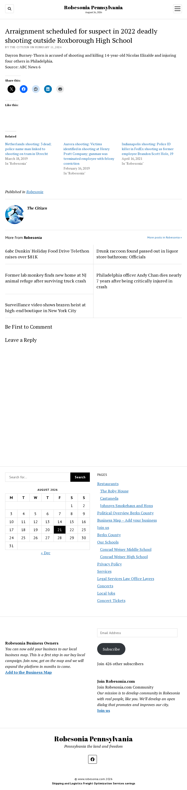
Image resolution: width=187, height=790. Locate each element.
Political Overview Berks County (125, 513)
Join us (103, 527)
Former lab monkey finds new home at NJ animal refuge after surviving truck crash (45, 278)
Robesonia (34, 191)
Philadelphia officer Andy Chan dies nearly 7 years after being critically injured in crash (138, 281)
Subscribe (111, 649)
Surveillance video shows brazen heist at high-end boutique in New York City (45, 307)
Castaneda (109, 498)
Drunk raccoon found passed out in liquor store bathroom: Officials (137, 254)
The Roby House (114, 491)
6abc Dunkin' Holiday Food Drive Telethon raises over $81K (47, 254)
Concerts (105, 586)
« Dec (45, 552)
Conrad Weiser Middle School (125, 549)
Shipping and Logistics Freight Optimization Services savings (93, 783)
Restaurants (108, 483)
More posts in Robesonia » (164, 237)
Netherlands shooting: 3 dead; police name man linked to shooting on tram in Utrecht (28, 149)
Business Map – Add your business (127, 520)
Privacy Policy (109, 564)
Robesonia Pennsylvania (93, 7)
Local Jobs (106, 593)
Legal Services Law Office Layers (125, 578)
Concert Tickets (111, 600)
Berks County (109, 534)
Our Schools (108, 542)
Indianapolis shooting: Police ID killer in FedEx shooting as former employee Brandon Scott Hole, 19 (148, 149)
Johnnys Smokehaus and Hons (126, 505)
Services (104, 571)
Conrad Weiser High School (124, 556)
